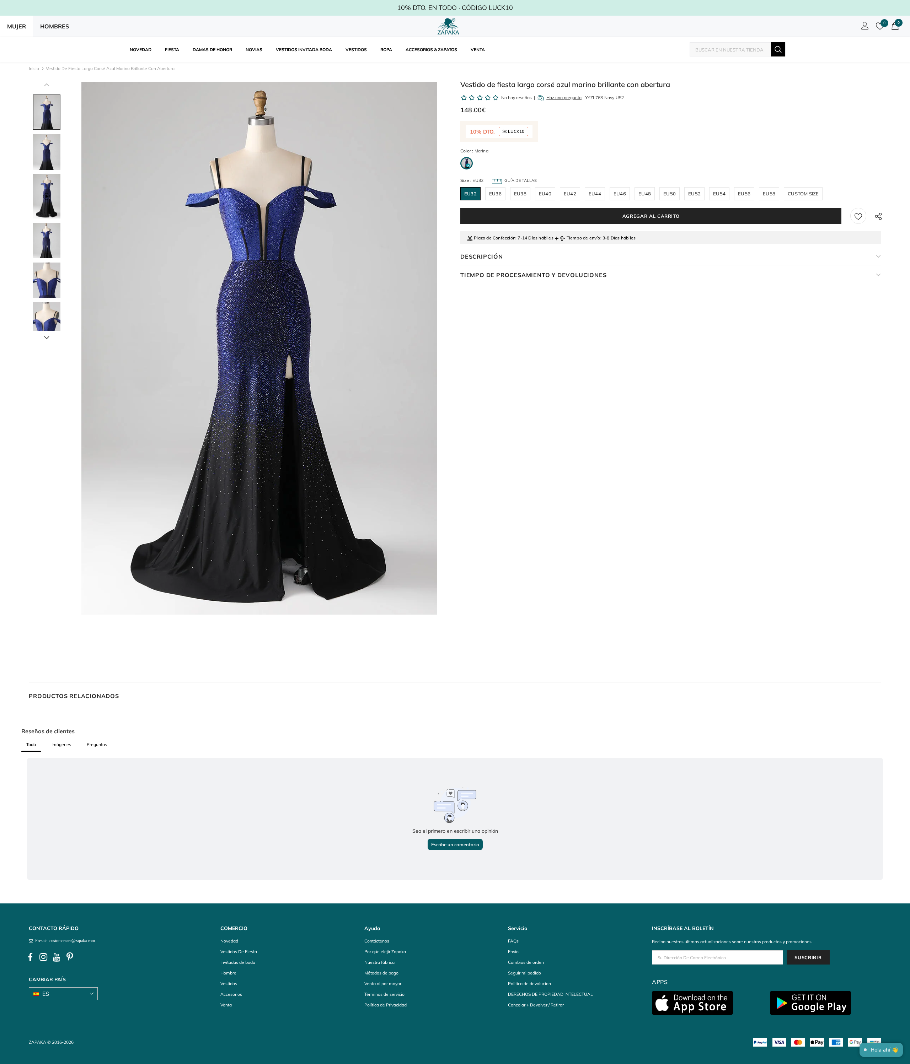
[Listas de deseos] (858, 216)
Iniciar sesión (864, 28)
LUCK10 (515, 131)
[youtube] (56, 957)
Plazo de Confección (494, 238)
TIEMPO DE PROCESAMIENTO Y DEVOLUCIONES (533, 275)
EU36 (495, 193)
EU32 (470, 193)
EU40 (545, 193)
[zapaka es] (449, 26)
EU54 (719, 193)
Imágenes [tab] (61, 744)
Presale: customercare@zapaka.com (64, 941)
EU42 (570, 193)
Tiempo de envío (583, 238)
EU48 (644, 193)
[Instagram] (43, 957)
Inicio (34, 68)
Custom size (803, 193)
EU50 (669, 193)
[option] (259, 348)
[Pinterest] (69, 957)
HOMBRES (54, 26)
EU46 (620, 193)
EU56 (744, 193)
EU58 (769, 193)
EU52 (694, 193)
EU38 (520, 193)
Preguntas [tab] (97, 744)
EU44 (595, 193)
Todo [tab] (31, 744)
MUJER (16, 26)
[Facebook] (30, 957)
